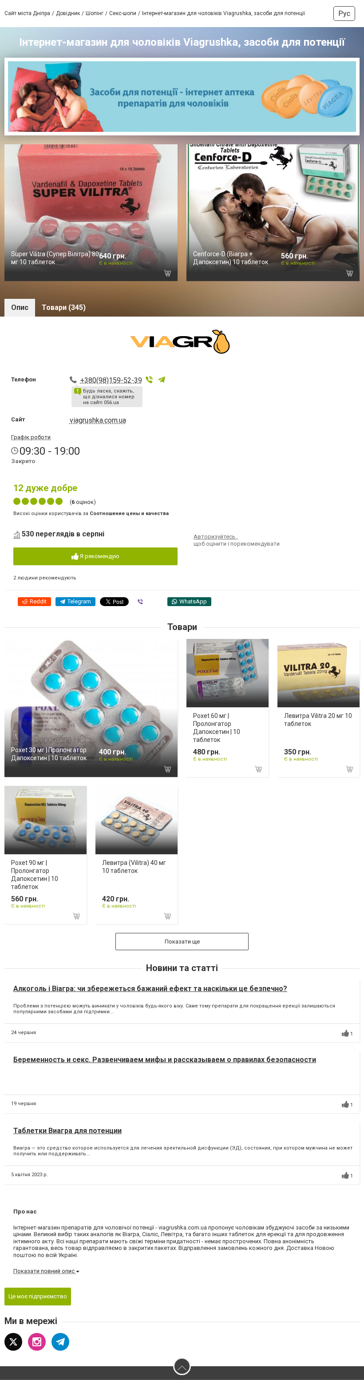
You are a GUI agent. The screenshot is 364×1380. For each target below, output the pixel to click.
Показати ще (182, 941)
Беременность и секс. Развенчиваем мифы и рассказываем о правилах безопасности (164, 1059)
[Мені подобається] (345, 1033)
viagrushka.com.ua (98, 420)
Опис (19, 307)
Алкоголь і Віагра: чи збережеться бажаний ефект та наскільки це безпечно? (150, 988)
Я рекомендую (99, 556)
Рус (344, 13)
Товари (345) (64, 307)
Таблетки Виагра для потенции (67, 1130)
